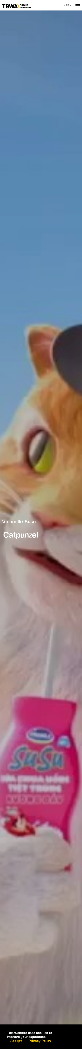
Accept (16, 1041)
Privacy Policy (40, 1041)
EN (65, 5)
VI (70, 5)
